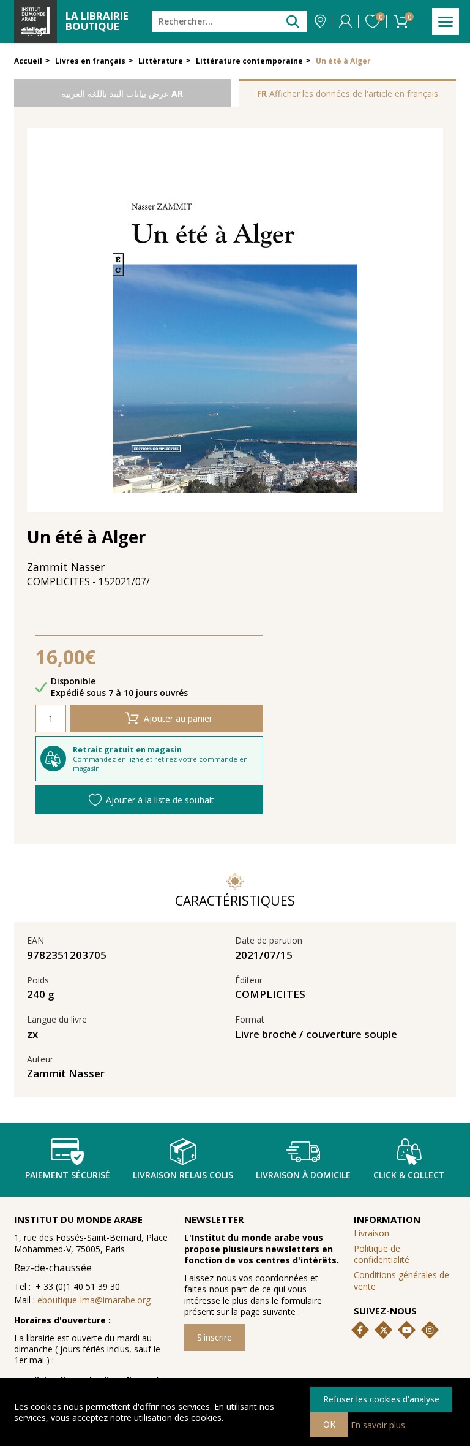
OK (329, 1424)
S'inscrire (214, 1337)
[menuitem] (404, 1254)
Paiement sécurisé (67, 1175)
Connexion (345, 21)
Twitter (383, 1330)
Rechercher (293, 21)
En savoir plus (378, 1424)
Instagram (429, 1330)
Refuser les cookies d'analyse (381, 1399)
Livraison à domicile (303, 1175)
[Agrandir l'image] (235, 320)
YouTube (407, 1330)
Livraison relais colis (183, 1175)
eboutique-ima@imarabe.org (94, 1300)
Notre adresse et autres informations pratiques (320, 21)
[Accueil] (35, 21)
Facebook (360, 1330)
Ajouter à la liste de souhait (160, 800)
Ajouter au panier (178, 718)
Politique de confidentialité (381, 1254)
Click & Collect (409, 1175)
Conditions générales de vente (401, 1280)
